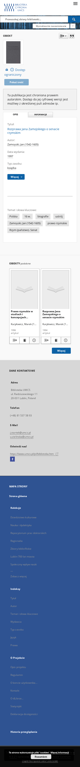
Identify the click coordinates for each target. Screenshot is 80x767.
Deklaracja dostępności (24, 714)
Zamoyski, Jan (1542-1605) (23, 144)
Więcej (61, 350)
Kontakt (14, 690)
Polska (13, 216)
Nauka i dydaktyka (21, 525)
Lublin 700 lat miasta (22, 556)
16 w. (27, 216)
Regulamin (16, 675)
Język (13, 637)
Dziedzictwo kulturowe (23, 517)
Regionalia (16, 541)
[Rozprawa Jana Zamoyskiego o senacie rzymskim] (56, 289)
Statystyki (16, 706)
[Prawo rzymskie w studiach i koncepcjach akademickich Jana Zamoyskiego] (24, 289)
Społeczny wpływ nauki (23, 564)
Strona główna (18, 496)
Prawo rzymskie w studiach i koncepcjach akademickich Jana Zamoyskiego (22, 314)
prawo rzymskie (57, 223)
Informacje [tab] (40, 114)
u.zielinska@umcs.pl (21, 436)
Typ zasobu (17, 629)
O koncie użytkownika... (23, 683)
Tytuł (13, 598)
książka (11, 168)
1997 (10, 156)
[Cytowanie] (71, 36)
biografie (43, 216)
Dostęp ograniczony (14, 72)
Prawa (14, 645)
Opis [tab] (15, 114)
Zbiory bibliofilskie (20, 548)
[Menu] (75, 3)
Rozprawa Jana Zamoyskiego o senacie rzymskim (53, 314)
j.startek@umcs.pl (20, 432)
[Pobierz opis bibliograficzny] (14, 340)
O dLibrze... (16, 698)
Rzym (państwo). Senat (23, 230)
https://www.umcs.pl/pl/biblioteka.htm (32, 454)
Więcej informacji (59, 752)
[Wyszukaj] (74, 19)
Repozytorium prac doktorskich (28, 533)
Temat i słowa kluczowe (24, 614)
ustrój (59, 216)
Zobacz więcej (18, 576)
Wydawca (16, 621)
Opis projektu (18, 667)
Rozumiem (41, 757)
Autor (13, 606)
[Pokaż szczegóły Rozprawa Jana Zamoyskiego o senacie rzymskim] (65, 340)
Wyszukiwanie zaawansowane (51, 26)
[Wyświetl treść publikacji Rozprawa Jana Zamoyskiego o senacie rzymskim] (56, 340)
